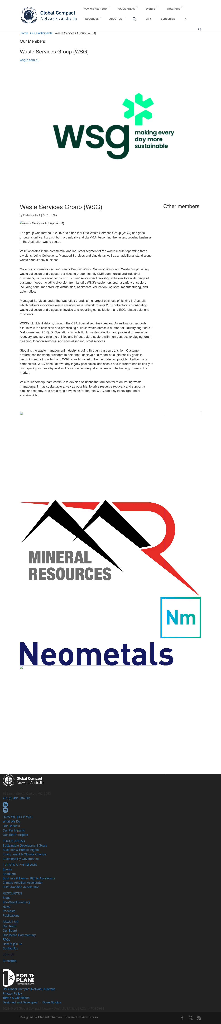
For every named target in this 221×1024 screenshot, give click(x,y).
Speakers (9, 873)
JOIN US (9, 954)
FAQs (6, 939)
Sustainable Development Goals (25, 845)
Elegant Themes (50, 1017)
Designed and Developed (20, 1002)
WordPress (90, 1017)
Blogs (6, 897)
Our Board (10, 930)
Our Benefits (11, 825)
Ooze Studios (51, 1002)
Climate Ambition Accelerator (23, 882)
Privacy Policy (12, 993)
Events (7, 869)
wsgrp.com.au (29, 59)
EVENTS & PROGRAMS (20, 864)
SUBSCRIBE (168, 18)
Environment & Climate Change (24, 854)
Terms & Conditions (16, 997)
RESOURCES (91, 18)
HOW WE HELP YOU (95, 8)
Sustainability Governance (21, 858)
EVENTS (150, 8)
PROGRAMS (173, 8)
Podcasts (9, 910)
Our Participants (14, 830)
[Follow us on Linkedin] (5, 804)
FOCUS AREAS (126, 8)
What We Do (11, 821)
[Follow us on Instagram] (5, 809)
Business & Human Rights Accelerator (29, 878)
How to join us (12, 943)
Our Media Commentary (19, 935)
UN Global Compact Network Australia (29, 988)
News (6, 906)
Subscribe (9, 960)
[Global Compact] (23, 780)
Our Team (9, 926)
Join (148, 18)
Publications (11, 915)
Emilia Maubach (32, 215)
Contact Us (10, 948)
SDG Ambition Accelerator (21, 887)
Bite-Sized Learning (16, 902)
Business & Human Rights (21, 849)
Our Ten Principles (15, 834)
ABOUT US (115, 18)
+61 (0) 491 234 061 (17, 798)
